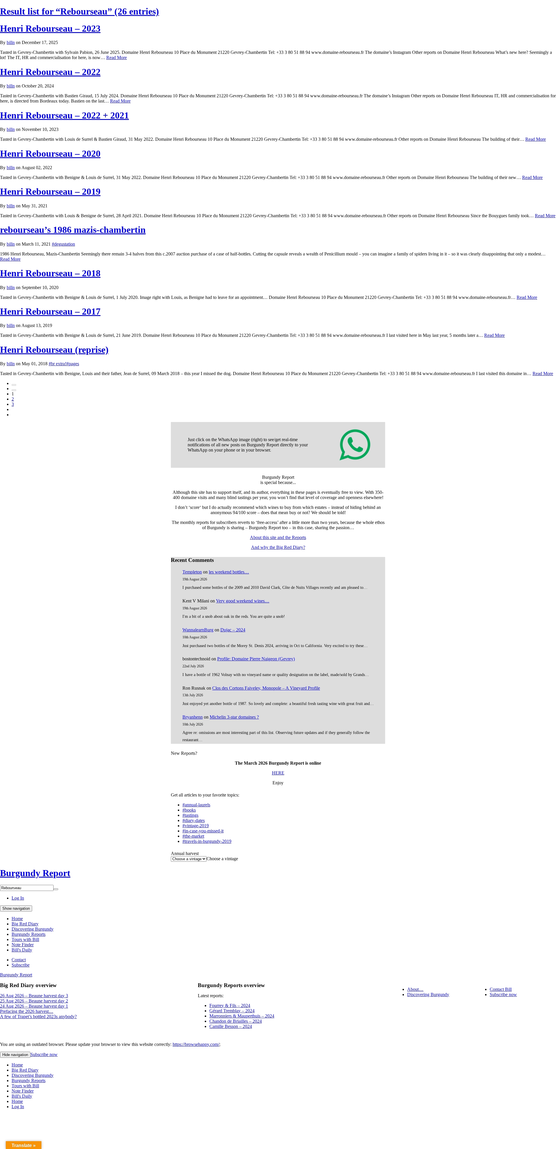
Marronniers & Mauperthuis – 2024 (241, 1015)
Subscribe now (503, 994)
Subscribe (21, 964)
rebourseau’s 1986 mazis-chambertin (73, 229)
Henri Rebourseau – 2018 (50, 273)
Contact (19, 959)
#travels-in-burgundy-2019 (206, 841)
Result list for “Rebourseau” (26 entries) (79, 11)
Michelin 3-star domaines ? (234, 717)
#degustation (63, 244)
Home (17, 918)
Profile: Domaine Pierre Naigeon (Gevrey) (256, 658)
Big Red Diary (25, 923)
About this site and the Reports (278, 537)
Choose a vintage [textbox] (222, 858)
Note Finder (23, 944)
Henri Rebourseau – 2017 (50, 311)
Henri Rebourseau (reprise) (54, 349)
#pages (72, 363)
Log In (18, 898)
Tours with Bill (25, 939)
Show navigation (16, 908)
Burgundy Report (35, 873)
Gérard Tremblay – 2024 (232, 1010)
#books (189, 810)
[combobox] (222, 858)
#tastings (190, 815)
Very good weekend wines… (242, 600)
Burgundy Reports (28, 934)
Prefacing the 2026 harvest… (26, 1011)
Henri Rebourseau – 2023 (50, 28)
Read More (116, 57)
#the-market (193, 836)
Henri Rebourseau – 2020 (50, 153)
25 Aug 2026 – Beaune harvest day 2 (34, 1000)
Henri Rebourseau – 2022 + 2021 (64, 115)
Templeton (192, 571)
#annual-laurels (196, 804)
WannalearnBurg (197, 629)
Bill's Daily (22, 949)
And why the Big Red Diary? (278, 547)
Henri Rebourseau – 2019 (50, 191)
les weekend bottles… (229, 571)
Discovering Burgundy (33, 929)
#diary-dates (193, 820)
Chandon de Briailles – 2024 (235, 1021)
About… (415, 989)
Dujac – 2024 (232, 629)
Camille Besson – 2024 (230, 1026)
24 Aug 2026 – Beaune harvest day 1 (34, 1006)
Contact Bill (501, 989)
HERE (278, 772)
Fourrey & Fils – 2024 (229, 1005)
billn (11, 42)
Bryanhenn (192, 717)
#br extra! (57, 363)
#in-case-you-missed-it (203, 830)
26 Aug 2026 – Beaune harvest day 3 (34, 995)
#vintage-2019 (195, 825)
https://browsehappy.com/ (196, 1044)
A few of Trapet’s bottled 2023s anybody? (38, 1016)
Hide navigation (15, 1055)
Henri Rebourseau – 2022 (50, 72)
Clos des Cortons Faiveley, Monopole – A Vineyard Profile (266, 688)
